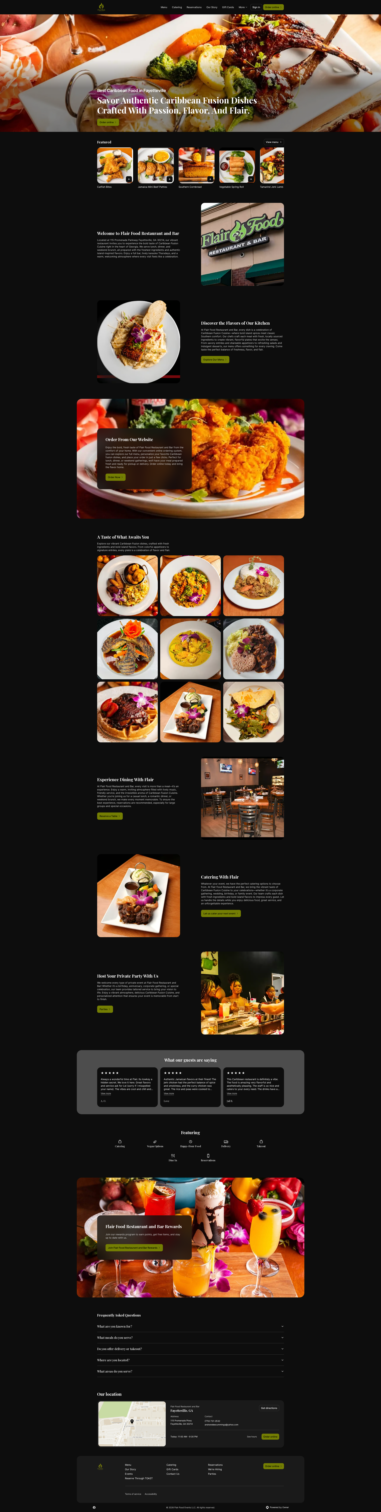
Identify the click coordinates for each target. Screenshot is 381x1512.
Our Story (211, 7)
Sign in (256, 7)
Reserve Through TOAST (139, 1478)
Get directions (269, 1408)
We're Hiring (215, 1469)
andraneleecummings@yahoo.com (221, 1424)
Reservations (194, 7)
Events (129, 1473)
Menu (164, 7)
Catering (177, 7)
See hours (252, 1436)
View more (106, 1093)
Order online (270, 1436)
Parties (212, 1473)
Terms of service (133, 1494)
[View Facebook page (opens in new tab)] (94, 1507)
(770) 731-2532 (212, 1421)
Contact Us (172, 1473)
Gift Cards (228, 7)
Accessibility (151, 1494)
